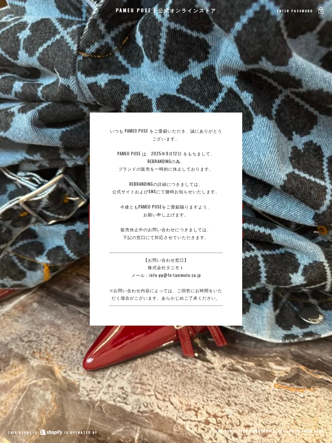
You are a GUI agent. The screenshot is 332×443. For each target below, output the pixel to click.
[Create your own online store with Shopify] (51, 432)
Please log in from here (297, 431)
